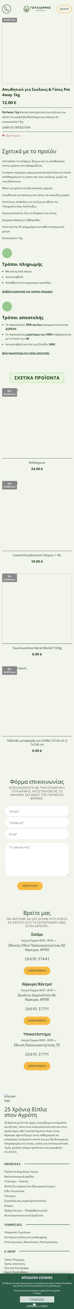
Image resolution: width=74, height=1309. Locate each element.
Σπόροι (8, 1205)
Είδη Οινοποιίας (14, 1191)
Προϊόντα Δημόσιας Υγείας (21, 1171)
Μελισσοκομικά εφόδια (19, 1176)
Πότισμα (9, 1196)
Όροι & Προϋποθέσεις (16, 1272)
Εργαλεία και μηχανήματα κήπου (25, 1200)
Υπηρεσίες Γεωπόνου (17, 1232)
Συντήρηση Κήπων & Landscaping (25, 1237)
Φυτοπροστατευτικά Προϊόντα (23, 1215)
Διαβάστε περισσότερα (16, 127)
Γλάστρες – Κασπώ (16, 1181)
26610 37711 (37, 1009)
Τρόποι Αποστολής (14, 1263)
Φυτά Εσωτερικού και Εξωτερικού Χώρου (29, 1186)
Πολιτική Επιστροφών (16, 1268)
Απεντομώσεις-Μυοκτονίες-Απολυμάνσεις (31, 1242)
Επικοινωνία (37, 970)
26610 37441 (37, 959)
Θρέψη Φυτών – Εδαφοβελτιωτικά (25, 1210)
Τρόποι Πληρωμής (14, 1259)
